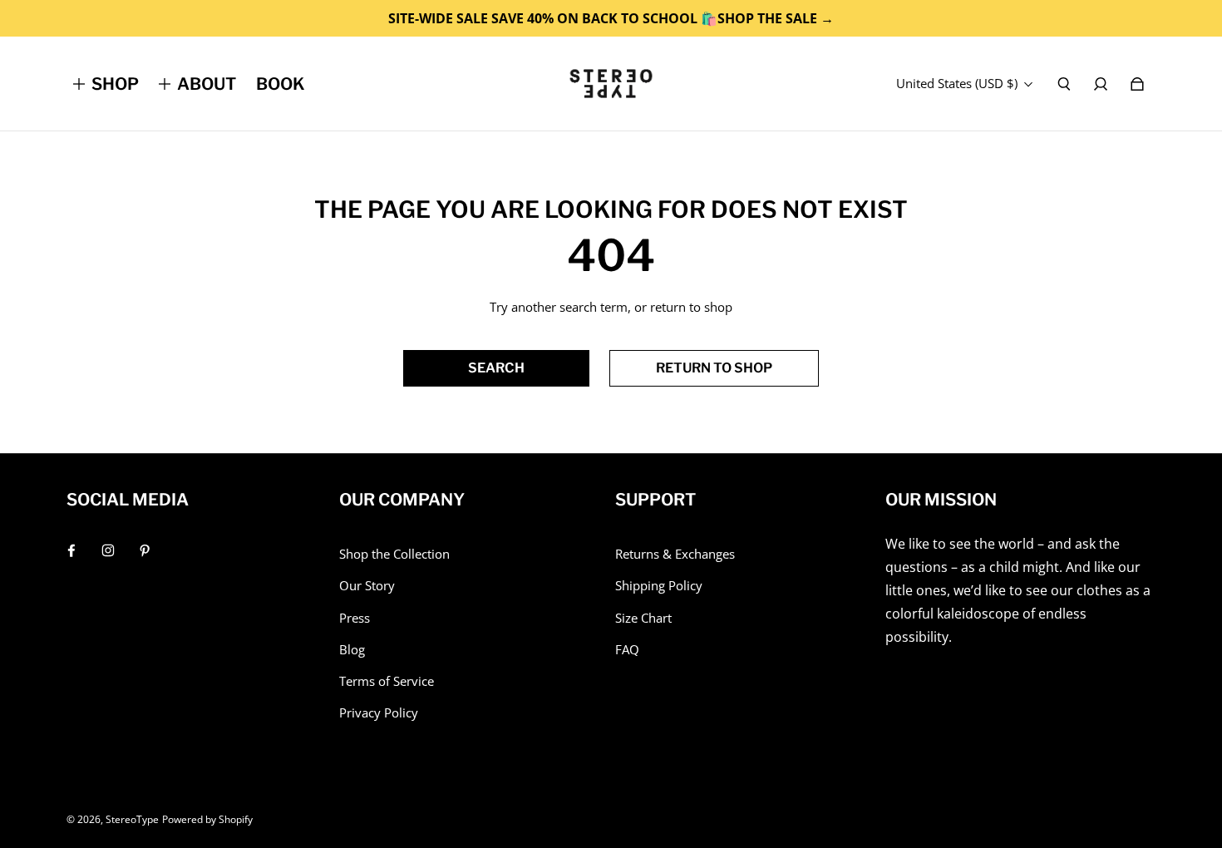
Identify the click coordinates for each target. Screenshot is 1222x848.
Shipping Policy (658, 585)
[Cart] (1137, 84)
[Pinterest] (144, 550)
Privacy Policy (378, 713)
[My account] (1100, 84)
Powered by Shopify (207, 819)
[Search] (1064, 84)
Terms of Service (386, 681)
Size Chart (643, 618)
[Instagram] (108, 550)
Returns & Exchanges (675, 554)
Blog (352, 649)
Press (354, 618)
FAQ (627, 649)
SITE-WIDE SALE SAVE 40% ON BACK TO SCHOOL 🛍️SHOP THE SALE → (611, 18)
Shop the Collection (394, 554)
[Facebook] (71, 550)
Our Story (367, 585)
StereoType (132, 819)
